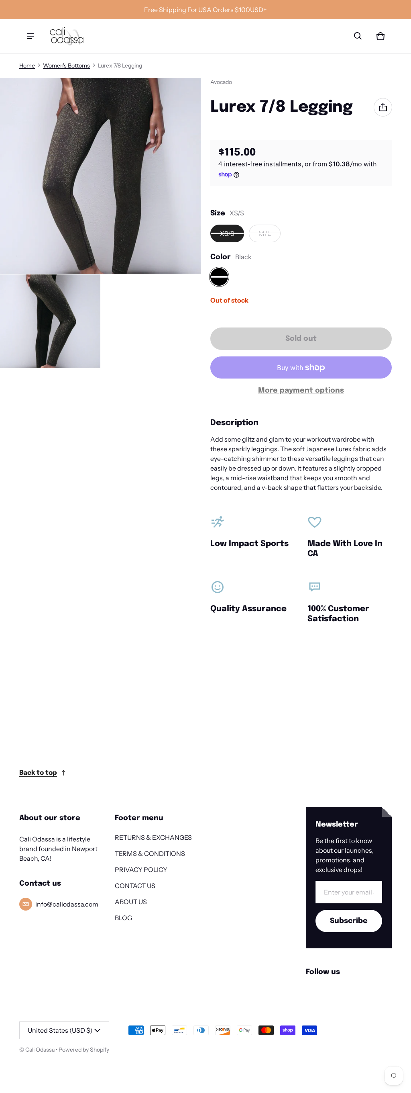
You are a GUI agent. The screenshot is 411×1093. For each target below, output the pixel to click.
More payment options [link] (301, 390)
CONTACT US (135, 886)
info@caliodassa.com (66, 904)
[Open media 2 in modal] (50, 321)
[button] (358, 36)
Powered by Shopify (84, 1049)
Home (27, 65)
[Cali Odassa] (67, 36)
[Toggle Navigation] (30, 36)
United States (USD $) (60, 1030)
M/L (264, 233)
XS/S (227, 233)
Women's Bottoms (66, 65)
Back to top (38, 773)
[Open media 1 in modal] (100, 176)
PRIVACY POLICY (141, 870)
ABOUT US (131, 902)
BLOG (123, 918)
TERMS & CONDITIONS (150, 853)
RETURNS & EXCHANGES (153, 837)
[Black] (219, 277)
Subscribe (349, 921)
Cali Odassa (40, 1049)
